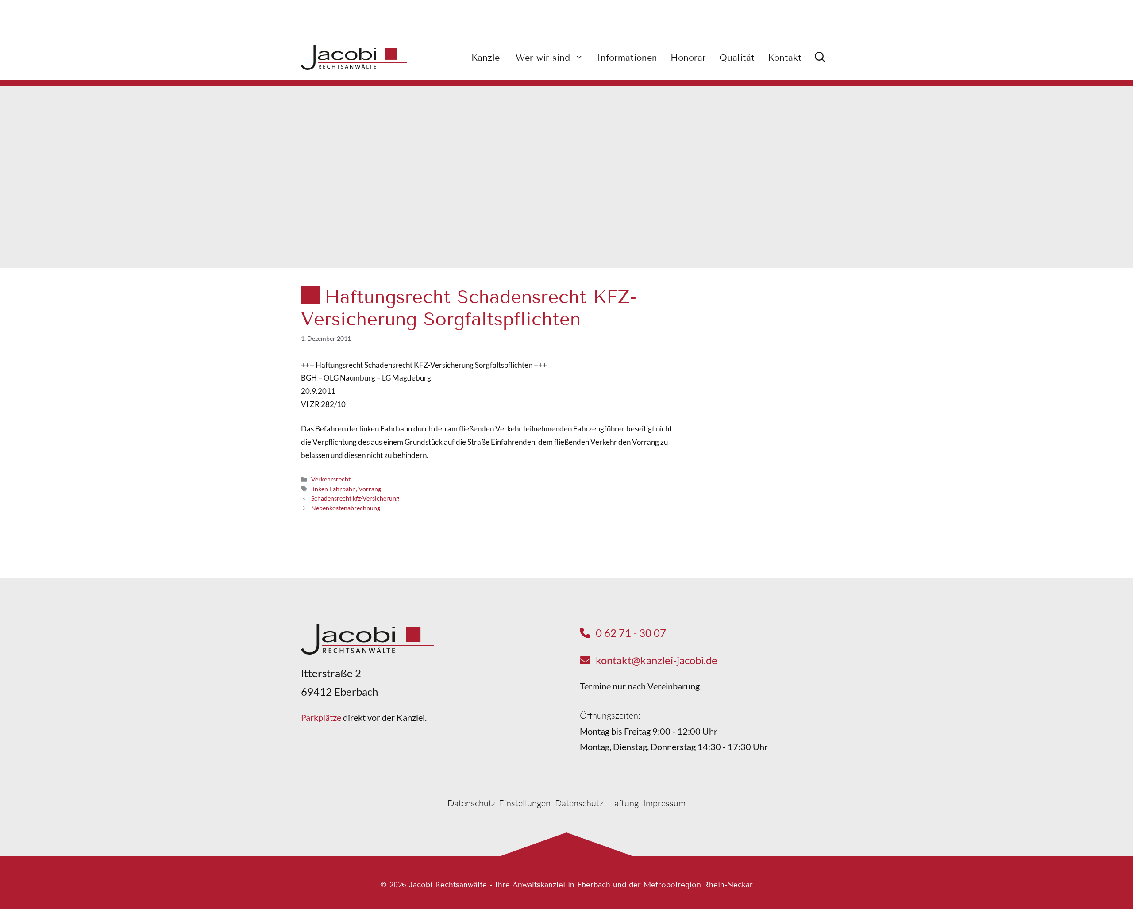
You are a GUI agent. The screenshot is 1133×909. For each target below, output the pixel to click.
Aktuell (796, 315)
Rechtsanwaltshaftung (771, 389)
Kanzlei (486, 57)
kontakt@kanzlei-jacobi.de (656, 660)
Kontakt (785, 57)
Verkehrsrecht (331, 479)
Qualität (737, 57)
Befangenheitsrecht (767, 356)
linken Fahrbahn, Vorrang (346, 489)
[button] (820, 57)
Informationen (627, 57)
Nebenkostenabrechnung (345, 508)
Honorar (688, 57)
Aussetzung (753, 405)
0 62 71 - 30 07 (631, 632)
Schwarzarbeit (758, 340)
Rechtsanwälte (759, 372)
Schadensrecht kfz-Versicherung (355, 498)
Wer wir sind (543, 57)
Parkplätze (321, 717)
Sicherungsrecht (761, 422)
